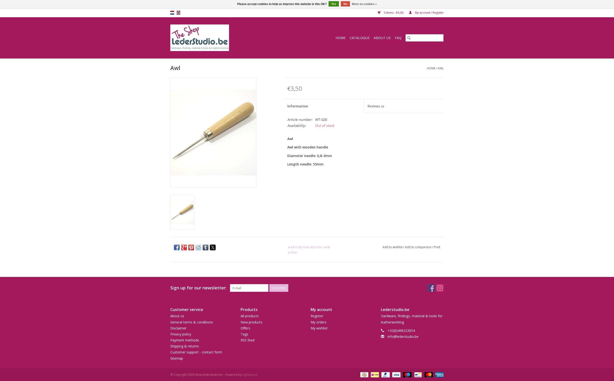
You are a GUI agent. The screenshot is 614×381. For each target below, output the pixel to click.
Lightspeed (249, 375)
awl (290, 247)
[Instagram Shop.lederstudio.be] (440, 288)
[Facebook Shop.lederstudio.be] (431, 288)
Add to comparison (418, 247)
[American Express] (439, 374)
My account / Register (429, 13)
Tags (244, 334)
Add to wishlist (393, 247)
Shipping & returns (184, 346)
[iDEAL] (374, 374)
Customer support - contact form (196, 352)
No (345, 4)
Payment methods (184, 340)
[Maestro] (406, 374)
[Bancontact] (417, 374)
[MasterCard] (428, 374)
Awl (441, 68)
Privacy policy (180, 334)
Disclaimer (178, 328)
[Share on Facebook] (177, 247)
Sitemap (176, 358)
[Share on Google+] (184, 247)
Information (297, 106)
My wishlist (319, 328)
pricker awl (320, 247)
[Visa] (395, 374)
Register (317, 316)
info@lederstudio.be (403, 336)
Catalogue (360, 37)
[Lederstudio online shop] (218, 37)
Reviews (375, 106)
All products (250, 316)
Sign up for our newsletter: (198, 287)
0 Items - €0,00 (393, 13)
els (297, 247)
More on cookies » (364, 4)
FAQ (398, 37)
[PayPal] (385, 374)
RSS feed (247, 340)
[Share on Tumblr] (205, 247)
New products (251, 322)
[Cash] (364, 374)
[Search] (409, 38)
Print (437, 247)
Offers (245, 328)
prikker (292, 252)
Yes (333, 4)
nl (172, 13)
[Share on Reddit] (198, 247)
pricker (306, 247)
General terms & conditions (191, 322)
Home (341, 37)
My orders (318, 322)
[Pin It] (191, 247)
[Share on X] (213, 247)
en (178, 13)
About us (382, 37)
